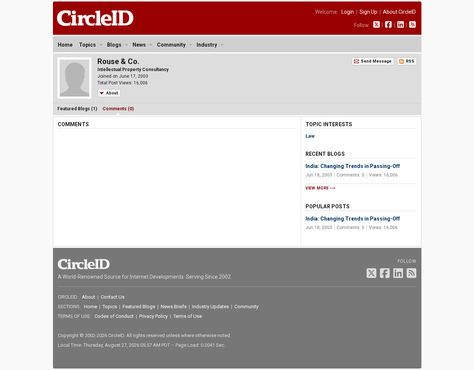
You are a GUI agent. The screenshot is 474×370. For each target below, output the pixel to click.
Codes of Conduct (114, 316)
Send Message (376, 61)
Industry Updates (210, 306)
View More (317, 188)
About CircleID (399, 12)
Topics (87, 45)
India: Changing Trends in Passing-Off (353, 166)
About (112, 93)
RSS (410, 61)
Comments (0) (118, 108)
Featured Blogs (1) (77, 108)
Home (65, 45)
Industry (207, 45)
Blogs (114, 45)
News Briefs (174, 306)
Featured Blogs (139, 306)
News (139, 45)
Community (171, 45)
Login (347, 12)
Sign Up (368, 12)
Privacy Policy (153, 316)
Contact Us (112, 297)
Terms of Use (187, 316)
